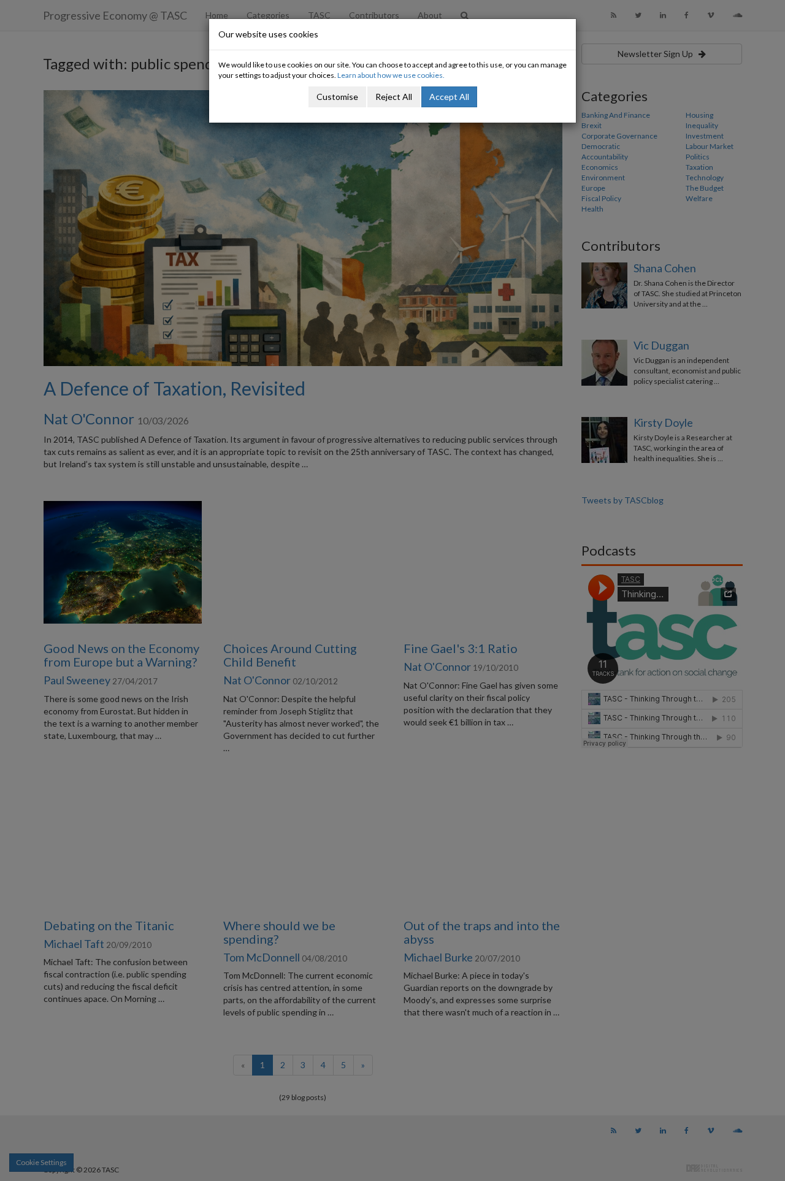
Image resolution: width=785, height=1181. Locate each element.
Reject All (393, 96)
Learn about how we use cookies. (391, 75)
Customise (337, 96)
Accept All (449, 96)
